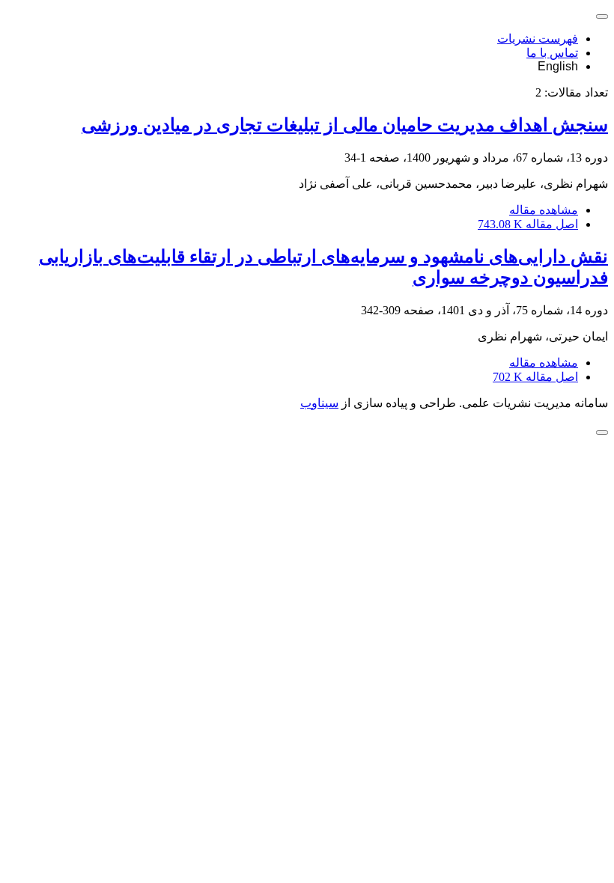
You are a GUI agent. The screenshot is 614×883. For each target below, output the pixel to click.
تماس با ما (552, 52)
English (558, 66)
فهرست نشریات (537, 38)
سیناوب (319, 403)
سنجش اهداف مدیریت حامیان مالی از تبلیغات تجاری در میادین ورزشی (345, 125)
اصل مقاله (528, 224)
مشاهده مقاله (543, 210)
